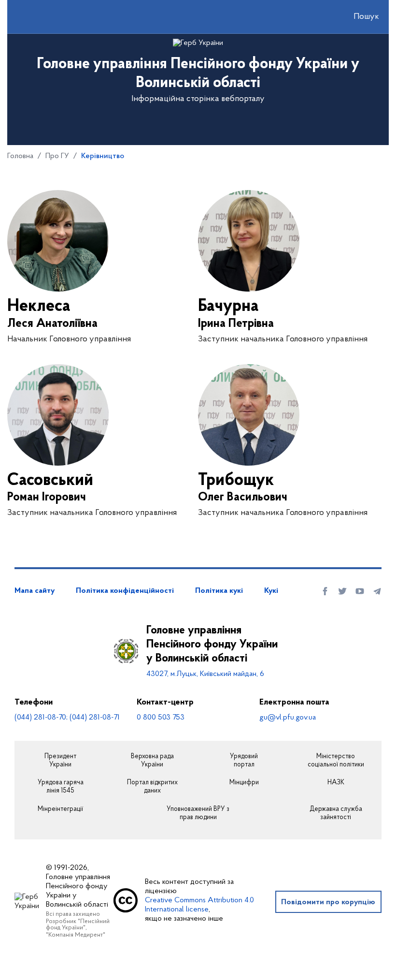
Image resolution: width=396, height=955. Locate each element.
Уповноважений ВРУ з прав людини (198, 813)
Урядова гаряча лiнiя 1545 (61, 786)
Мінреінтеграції (60, 809)
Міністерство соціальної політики (336, 760)
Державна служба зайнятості (336, 813)
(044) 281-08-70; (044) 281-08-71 (67, 717)
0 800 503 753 (160, 717)
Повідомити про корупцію (328, 902)
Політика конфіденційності (125, 591)
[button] (358, 17)
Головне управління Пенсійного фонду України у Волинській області (212, 644)
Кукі (271, 591)
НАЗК (335, 782)
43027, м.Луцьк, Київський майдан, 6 (205, 674)
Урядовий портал (244, 760)
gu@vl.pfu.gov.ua (287, 717)
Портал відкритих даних (152, 786)
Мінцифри (244, 782)
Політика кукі (219, 591)
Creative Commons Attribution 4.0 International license (199, 904)
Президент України (60, 760)
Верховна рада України (152, 760)
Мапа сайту (34, 591)
